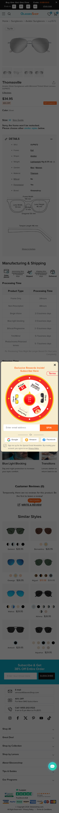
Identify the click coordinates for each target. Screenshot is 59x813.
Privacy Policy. (34, 448)
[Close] (55, 365)
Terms (52, 373)
